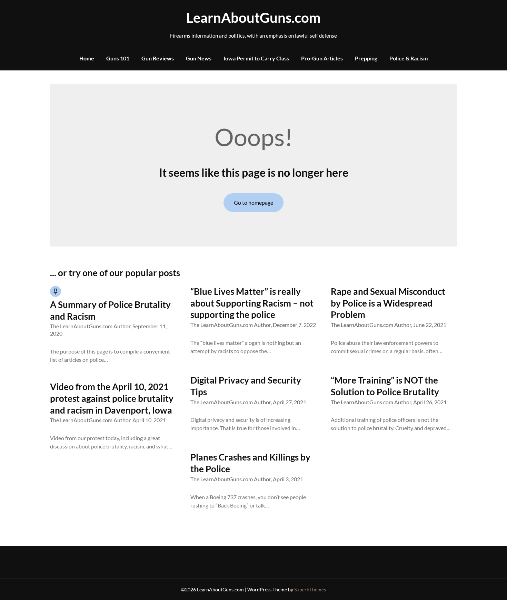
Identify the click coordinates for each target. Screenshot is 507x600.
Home (86, 58)
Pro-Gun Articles (322, 58)
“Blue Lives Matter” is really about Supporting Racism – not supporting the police (252, 303)
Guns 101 (117, 58)
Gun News (198, 58)
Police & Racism (408, 58)
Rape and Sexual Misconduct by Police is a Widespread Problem (388, 303)
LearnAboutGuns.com (253, 17)
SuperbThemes (310, 589)
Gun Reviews (157, 58)
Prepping (366, 58)
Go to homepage (253, 202)
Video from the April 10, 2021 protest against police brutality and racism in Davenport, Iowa (111, 398)
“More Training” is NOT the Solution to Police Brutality (385, 386)
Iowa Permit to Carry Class (256, 58)
